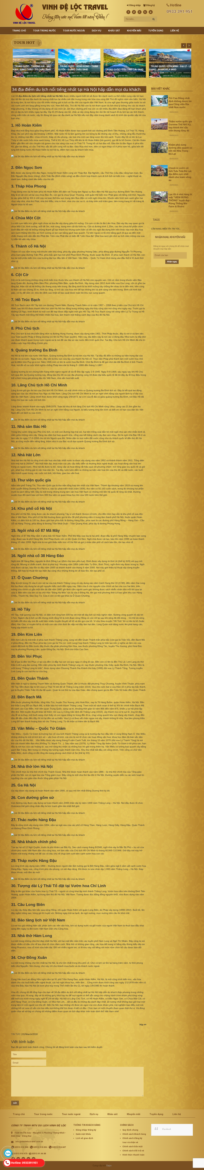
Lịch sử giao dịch (84, 1138)
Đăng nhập (135, 5)
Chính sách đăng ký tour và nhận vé (132, 1140)
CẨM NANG (156, 229)
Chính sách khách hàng (134, 1134)
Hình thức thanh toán (133, 1155)
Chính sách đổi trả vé (133, 1150)
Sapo (109, 1165)
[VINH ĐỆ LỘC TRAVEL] (24, 14)
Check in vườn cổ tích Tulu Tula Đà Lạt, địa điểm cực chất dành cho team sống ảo (180, 174)
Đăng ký (150, 5)
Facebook (166, 1128)
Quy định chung (130, 1130)
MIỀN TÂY (166, 229)
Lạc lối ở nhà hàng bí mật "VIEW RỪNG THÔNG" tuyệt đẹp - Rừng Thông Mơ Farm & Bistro (180, 200)
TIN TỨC (15, 1034)
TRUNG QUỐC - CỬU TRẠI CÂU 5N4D (124, 69)
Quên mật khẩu (83, 1134)
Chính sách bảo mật (132, 1146)
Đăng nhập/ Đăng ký (86, 1130)
